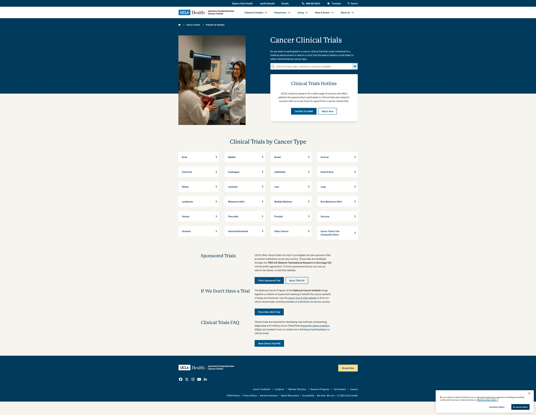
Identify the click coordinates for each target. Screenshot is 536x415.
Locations (279, 389)
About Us (345, 12)
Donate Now (348, 368)
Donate (285, 3)
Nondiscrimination (269, 395)
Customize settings (496, 407)
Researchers (280, 12)
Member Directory (297, 389)
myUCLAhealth (267, 3)
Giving (301, 12)
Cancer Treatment (261, 389)
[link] (180, 379)
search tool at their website (302, 297)
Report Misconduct (290, 395)
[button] (242, 3)
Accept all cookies (520, 407)
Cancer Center (193, 24)
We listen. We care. (326, 395)
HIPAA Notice (233, 395)
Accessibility (308, 395)
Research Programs (320, 389)
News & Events (322, 12)
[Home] (179, 24)
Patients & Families (254, 12)
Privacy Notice (250, 395)
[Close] (529, 393)
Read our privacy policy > (488, 400)
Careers (354, 389)
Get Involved (340, 389)
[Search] (354, 66)
